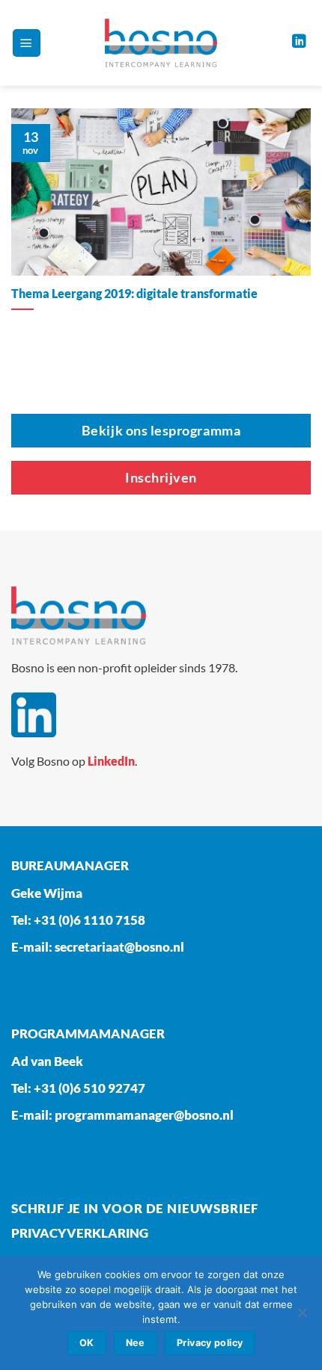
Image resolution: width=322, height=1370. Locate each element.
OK (86, 1342)
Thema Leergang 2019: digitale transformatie (134, 293)
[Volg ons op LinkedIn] (299, 42)
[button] (26, 43)
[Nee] (302, 1317)
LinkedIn (110, 761)
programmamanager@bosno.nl (144, 1116)
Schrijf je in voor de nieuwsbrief (134, 1208)
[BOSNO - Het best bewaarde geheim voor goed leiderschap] (161, 43)
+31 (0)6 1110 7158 (89, 920)
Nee (135, 1342)
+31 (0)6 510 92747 (89, 1088)
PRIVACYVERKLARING (79, 1233)
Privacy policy (210, 1342)
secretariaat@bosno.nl (119, 947)
